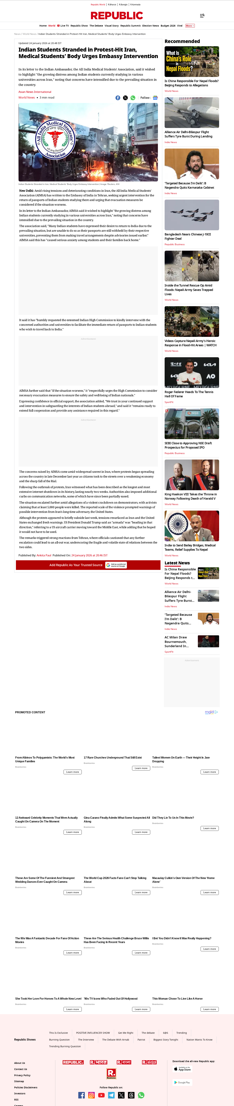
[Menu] (201, 15)
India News (171, 142)
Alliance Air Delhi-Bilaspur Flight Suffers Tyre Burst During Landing (188, 134)
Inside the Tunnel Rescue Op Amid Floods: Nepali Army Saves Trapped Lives (189, 289)
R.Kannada (135, 4)
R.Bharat (112, 4)
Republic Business (175, 244)
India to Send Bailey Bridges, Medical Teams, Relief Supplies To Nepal (190, 547)
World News (27, 97)
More (189, 25)
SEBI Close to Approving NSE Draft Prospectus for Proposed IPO (188, 445)
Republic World (98, 4)
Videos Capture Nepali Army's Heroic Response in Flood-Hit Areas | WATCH (191, 343)
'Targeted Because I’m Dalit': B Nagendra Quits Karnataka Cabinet (189, 185)
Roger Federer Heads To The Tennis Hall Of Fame (189, 394)
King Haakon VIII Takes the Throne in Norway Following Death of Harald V (191, 496)
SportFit (169, 402)
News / (18, 34)
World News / (30, 34)
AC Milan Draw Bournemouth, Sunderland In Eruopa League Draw (180, 644)
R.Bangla (123, 4)
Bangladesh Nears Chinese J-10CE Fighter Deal (188, 236)
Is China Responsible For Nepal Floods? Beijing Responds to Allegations (192, 83)
